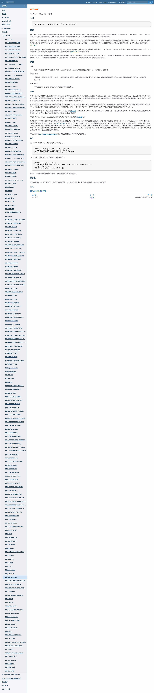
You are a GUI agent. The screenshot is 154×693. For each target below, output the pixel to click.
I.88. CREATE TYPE (11, 353)
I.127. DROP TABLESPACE (13, 494)
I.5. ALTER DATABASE (12, 54)
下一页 (150, 195)
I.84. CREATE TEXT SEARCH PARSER (16, 339)
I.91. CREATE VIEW (11, 364)
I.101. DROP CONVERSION (13, 400)
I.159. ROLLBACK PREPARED (14, 610)
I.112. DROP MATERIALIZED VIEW (16, 440)
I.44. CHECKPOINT (11, 194)
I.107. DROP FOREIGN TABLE (14, 422)
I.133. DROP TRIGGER (12, 516)
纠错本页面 (122, 2)
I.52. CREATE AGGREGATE (13, 223)
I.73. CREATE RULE (11, 299)
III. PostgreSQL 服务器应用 (12, 678)
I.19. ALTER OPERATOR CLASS (14, 104)
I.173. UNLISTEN (10, 660)
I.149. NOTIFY (9, 573)
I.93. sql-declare (10, 371)
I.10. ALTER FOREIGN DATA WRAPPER (16, 72)
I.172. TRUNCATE (10, 656)
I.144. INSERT (9, 555)
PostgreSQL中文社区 (91, 2)
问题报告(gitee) (103, 2)
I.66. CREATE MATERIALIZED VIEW (16, 274)
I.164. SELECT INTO (11, 628)
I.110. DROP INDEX (11, 433)
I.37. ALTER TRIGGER (12, 169)
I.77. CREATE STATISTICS (13, 313)
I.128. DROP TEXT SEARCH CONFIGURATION (16, 498)
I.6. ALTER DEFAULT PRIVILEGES (15, 57)
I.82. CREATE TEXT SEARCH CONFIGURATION (16, 331)
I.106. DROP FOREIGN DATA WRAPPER (16, 418)
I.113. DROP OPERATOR (12, 443)
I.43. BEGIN (8, 191)
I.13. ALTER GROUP (11, 82)
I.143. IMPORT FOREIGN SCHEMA (16, 552)
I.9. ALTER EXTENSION (12, 68)
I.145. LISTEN (9, 559)
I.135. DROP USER (11, 523)
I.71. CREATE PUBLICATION (14, 292)
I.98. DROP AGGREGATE (12, 389)
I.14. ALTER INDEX (11, 86)
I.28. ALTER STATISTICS (12, 137)
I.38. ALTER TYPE (10, 173)
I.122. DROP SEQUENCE (12, 476)
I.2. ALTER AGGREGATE (12, 43)
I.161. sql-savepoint (11, 617)
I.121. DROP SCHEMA (12, 472)
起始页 (92, 197)
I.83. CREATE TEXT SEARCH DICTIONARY (16, 335)
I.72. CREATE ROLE (11, 295)
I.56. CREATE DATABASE (13, 238)
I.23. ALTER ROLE (10, 118)
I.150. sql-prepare (11, 577)
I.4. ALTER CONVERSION (13, 50)
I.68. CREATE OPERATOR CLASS (15, 281)
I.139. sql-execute (11, 537)
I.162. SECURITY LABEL (12, 620)
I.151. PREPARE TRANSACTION (15, 581)
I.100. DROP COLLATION (13, 397)
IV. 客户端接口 (6, 25)
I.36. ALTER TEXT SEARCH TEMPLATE (16, 165)
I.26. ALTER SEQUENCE (12, 129)
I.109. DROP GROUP (11, 429)
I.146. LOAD (9, 563)
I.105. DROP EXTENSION (13, 415)
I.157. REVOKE (9, 602)
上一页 (34, 195)
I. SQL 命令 (7, 36)
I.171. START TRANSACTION (14, 653)
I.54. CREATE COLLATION (13, 230)
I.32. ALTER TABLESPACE (13, 151)
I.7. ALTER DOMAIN (11, 61)
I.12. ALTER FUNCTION (12, 79)
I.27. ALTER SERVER (11, 133)
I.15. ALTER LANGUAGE (12, 90)
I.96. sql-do (8, 382)
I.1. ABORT (8, 39)
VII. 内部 (4, 682)
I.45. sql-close (9, 198)
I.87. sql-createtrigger (12, 350)
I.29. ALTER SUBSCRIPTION (14, 140)
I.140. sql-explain (10, 541)
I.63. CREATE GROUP (11, 263)
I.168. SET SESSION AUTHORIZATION (16, 642)
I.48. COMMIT (9, 209)
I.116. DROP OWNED (12, 454)
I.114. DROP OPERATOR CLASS (15, 447)
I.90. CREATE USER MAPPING (14, 360)
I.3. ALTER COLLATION (12, 46)
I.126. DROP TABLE (11, 490)
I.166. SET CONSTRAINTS (13, 635)
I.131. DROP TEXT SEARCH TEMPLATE (16, 508)
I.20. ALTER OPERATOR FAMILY (15, 108)
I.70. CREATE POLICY (11, 288)
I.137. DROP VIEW (11, 530)
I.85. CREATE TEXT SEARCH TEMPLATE (16, 342)
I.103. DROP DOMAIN (12, 407)
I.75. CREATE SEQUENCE (13, 306)
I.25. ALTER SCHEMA (11, 126)
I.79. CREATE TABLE (11, 321)
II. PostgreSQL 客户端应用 (12, 674)
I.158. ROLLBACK (10, 606)
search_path (61, 123)
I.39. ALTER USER (10, 176)
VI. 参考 (4, 32)
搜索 (150, 2)
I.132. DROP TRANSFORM (13, 512)
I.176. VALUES (9, 671)
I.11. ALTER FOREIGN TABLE (14, 75)
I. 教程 (4, 14)
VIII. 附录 (5, 685)
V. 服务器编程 (6, 28)
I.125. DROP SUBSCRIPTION (14, 487)
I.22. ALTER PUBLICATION (13, 115)
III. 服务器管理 (6, 21)
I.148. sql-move (10, 570)
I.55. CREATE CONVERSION (14, 234)
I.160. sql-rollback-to (12, 613)
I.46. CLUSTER (9, 202)
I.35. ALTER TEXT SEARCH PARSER (16, 162)
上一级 (92, 195)
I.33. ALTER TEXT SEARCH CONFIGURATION (16, 155)
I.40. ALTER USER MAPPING (14, 180)
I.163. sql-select (10, 624)
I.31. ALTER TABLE (11, 147)
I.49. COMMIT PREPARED (13, 212)
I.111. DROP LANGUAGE (13, 436)
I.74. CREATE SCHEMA (12, 303)
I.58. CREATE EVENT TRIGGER (14, 245)
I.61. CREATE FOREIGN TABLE (14, 256)
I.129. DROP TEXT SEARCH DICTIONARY (16, 501)
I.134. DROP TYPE (10, 519)
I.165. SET (8, 631)
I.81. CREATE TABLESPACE (13, 328)
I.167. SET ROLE (10, 638)
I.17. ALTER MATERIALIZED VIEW (15, 97)
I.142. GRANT (9, 548)
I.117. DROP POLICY (11, 458)
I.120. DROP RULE (11, 469)
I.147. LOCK (9, 566)
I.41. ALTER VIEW (10, 183)
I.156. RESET (9, 599)
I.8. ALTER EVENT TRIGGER (13, 64)
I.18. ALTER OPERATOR (12, 100)
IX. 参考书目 (6, 689)
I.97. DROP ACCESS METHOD (14, 386)
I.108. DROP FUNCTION (12, 425)
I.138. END (8, 534)
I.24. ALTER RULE (10, 122)
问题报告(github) (112, 2)
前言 (3, 10)
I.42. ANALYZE (9, 187)
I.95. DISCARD (9, 378)
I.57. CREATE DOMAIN (12, 241)
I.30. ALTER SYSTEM (11, 144)
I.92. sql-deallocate (11, 368)
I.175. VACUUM (10, 667)
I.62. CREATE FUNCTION (13, 259)
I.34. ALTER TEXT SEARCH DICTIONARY (16, 158)
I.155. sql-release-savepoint (14, 595)
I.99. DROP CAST (10, 393)
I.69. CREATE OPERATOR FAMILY (15, 285)
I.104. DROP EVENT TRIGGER (14, 411)
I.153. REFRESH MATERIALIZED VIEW (16, 588)
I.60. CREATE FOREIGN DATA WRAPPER (16, 252)
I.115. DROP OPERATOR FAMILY (15, 451)
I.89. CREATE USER (11, 357)
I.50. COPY (8, 216)
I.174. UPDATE (9, 664)
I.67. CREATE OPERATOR (13, 277)
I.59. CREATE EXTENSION (13, 249)
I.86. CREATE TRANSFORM (13, 346)
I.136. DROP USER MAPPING (14, 526)
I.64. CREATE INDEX (11, 267)
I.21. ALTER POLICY (11, 111)
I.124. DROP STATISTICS (12, 483)
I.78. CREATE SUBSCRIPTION (14, 317)
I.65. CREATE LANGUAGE (13, 270)
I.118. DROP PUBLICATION (13, 462)
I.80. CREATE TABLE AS (12, 324)
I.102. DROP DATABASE (12, 404)
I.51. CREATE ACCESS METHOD (15, 220)
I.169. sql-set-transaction (13, 646)
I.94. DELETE (9, 375)
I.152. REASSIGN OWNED (13, 584)
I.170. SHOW (9, 649)
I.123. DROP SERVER (11, 480)
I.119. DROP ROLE (11, 465)
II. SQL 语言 (5, 17)
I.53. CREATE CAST (11, 227)
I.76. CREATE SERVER (12, 310)
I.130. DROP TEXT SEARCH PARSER (16, 505)
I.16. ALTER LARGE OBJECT (13, 93)
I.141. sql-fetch (10, 545)
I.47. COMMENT (10, 205)
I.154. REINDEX (10, 592)
